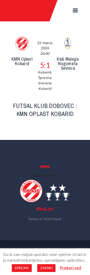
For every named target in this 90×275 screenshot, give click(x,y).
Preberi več (71, 267)
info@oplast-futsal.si (45, 175)
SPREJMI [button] (22, 268)
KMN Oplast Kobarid (22, 61)
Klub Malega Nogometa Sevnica (68, 63)
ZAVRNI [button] (46, 268)
